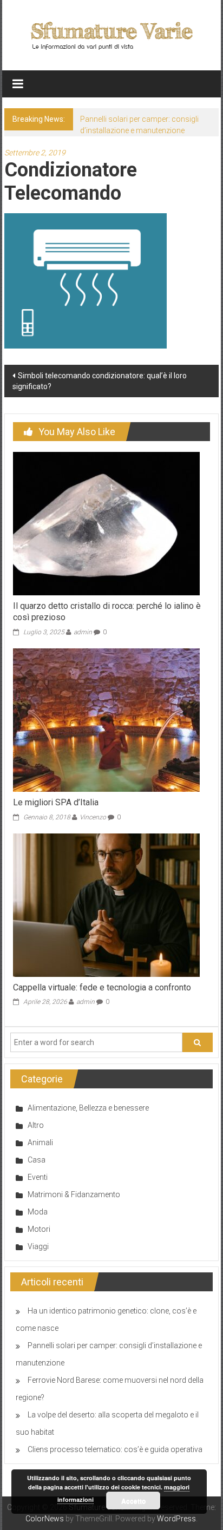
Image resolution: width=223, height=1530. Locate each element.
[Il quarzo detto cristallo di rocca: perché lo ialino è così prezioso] (106, 522)
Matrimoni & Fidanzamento (74, 1194)
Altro (36, 1125)
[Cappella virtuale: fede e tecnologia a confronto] (106, 904)
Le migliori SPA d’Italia (56, 802)
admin (83, 632)
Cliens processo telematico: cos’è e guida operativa (115, 1449)
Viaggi (38, 1246)
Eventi (38, 1177)
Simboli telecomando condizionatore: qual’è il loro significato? (99, 381)
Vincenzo (93, 817)
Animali (40, 1142)
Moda (38, 1211)
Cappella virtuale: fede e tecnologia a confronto (102, 987)
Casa (36, 1159)
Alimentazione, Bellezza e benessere (88, 1108)
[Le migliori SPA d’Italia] (106, 719)
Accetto (133, 1501)
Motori (39, 1229)
